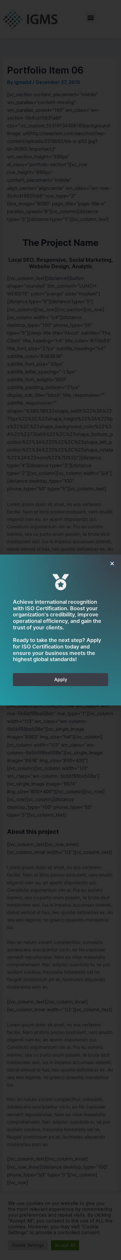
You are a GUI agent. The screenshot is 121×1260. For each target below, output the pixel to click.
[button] (112, 563)
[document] (60, 630)
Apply (60, 679)
